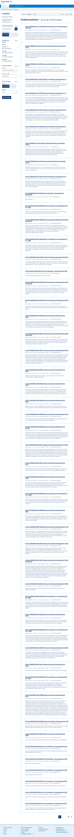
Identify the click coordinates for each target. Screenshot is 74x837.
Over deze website (8, 827)
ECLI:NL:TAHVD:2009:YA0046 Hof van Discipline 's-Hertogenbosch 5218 (46, 759)
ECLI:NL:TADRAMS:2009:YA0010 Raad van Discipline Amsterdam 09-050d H (46, 301)
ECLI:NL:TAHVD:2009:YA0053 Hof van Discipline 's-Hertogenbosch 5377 (46, 803)
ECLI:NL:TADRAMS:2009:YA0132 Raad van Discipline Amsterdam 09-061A (46, 445)
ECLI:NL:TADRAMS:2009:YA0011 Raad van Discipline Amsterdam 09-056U (45, 370)
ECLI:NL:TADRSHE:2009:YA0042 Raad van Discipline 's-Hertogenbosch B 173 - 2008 (46, 494)
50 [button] (71, 14)
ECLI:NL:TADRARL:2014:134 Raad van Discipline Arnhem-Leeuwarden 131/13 (45, 162)
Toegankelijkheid (24, 830)
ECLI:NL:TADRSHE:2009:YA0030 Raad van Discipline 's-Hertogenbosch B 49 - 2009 (46, 597)
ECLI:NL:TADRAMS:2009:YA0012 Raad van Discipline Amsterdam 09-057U (45, 463)
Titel (34, 14)
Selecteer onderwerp (8, 56)
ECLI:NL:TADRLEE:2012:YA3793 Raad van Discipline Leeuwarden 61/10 (45, 79)
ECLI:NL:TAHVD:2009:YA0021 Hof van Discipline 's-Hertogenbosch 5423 (46, 792)
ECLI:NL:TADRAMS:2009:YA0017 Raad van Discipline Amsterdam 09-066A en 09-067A (46, 334)
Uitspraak (6, 34)
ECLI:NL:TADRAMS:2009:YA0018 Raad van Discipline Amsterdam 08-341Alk (45, 427)
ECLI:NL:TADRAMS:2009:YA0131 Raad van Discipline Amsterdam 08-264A (46, 350)
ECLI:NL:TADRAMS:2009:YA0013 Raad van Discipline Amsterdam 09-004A (46, 584)
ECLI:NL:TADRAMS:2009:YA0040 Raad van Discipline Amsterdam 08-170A (46, 721)
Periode (3, 89)
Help (5, 832)
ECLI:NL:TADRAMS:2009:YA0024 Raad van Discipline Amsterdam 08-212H (45, 384)
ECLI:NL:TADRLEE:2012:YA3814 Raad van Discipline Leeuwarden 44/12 (45, 110)
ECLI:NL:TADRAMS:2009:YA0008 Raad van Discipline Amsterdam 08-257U (45, 695)
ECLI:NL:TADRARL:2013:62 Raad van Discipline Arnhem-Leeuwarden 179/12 (45, 144)
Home (11, 6)
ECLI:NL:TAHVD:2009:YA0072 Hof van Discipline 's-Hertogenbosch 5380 (46, 271)
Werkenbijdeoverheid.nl (61, 832)
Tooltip (4, 68)
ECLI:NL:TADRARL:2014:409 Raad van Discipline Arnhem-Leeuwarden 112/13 (45, 64)
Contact (5, 829)
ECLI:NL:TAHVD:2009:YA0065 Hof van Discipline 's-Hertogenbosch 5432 (46, 746)
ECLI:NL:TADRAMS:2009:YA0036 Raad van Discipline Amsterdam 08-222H (45, 316)
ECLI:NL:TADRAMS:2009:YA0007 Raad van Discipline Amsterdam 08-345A (46, 648)
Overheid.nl (4, 6)
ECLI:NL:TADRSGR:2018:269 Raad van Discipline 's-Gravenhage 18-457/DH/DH (44, 194)
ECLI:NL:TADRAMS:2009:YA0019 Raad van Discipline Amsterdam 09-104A (46, 543)
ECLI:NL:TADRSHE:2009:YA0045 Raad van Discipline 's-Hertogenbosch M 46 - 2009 (46, 206)
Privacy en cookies (25, 829)
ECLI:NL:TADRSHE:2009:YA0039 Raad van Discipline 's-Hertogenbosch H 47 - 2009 (46, 239)
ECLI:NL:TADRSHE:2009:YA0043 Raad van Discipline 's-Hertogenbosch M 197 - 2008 (46, 630)
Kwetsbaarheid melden (26, 833)
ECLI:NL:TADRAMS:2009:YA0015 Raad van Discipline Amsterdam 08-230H (45, 734)
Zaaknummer (5, 73)
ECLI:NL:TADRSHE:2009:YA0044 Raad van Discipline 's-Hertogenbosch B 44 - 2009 (46, 677)
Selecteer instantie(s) (8, 52)
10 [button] (65, 14)
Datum (30, 14)
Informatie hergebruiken (26, 827)
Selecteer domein (7, 48)
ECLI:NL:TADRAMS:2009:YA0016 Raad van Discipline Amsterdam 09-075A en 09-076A (46, 282)
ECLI (3, 68)
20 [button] (68, 14)
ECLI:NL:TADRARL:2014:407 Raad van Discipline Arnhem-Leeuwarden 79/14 (45, 46)
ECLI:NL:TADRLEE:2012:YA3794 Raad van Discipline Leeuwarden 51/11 (45, 93)
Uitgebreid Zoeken (19, 6)
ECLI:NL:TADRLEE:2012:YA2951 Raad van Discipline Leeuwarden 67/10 (45, 176)
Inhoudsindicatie (13, 34)
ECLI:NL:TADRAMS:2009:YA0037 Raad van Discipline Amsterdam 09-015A (46, 414)
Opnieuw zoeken (6, 97)
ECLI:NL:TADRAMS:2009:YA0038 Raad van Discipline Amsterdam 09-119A (46, 527)
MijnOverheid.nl (59, 827)
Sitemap (23, 832)
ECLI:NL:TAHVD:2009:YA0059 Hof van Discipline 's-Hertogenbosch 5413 (46, 781)
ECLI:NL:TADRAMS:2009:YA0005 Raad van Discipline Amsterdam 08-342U (45, 401)
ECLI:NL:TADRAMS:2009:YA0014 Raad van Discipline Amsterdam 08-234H (45, 665)
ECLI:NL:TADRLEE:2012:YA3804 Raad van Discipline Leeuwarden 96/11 (45, 126)
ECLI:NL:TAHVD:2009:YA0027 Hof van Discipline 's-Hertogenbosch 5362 (46, 770)
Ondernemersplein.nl (60, 830)
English (5, 830)
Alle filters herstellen (8, 16)
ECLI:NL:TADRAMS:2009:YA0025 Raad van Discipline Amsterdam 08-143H (45, 477)
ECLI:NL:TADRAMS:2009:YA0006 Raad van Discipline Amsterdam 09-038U (45, 510)
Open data (41, 827)
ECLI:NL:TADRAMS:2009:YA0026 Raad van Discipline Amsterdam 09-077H (45, 615)
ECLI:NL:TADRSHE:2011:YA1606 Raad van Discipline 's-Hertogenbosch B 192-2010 (46, 27)
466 (68, 817)
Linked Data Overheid (43, 829)
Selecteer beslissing (8, 61)
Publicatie (12, 86)
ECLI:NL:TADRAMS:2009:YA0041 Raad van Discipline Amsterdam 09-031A (46, 257)
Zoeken (10, 9)
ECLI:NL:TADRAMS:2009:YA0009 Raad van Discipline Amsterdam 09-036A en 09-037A (46, 220)
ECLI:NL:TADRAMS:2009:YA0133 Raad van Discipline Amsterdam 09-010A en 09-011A (46, 560)
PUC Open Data (42, 830)
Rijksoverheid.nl (59, 829)
